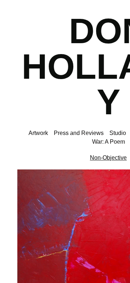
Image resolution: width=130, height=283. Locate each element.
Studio (117, 133)
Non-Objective (108, 158)
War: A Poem (108, 142)
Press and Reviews (79, 133)
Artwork (38, 133)
